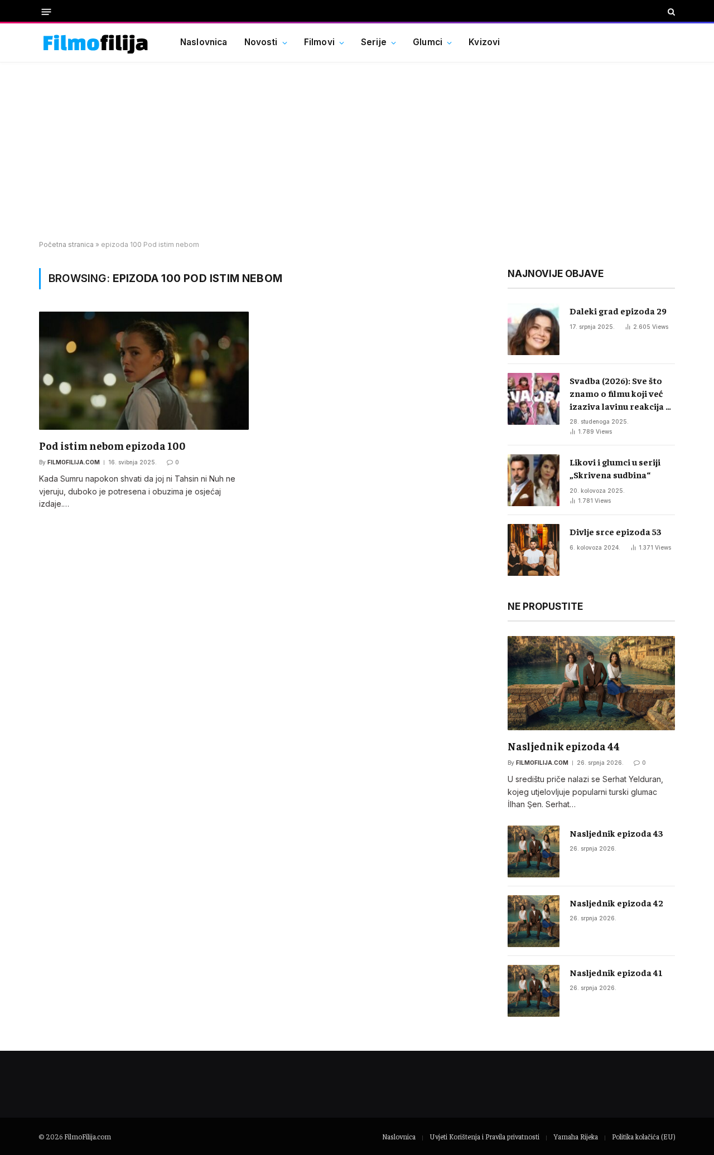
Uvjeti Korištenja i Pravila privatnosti (484, 1136)
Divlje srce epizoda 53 (616, 531)
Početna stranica (66, 244)
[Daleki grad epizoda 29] (533, 329)
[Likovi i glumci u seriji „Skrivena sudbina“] (533, 480)
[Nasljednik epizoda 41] (533, 991)
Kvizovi (484, 42)
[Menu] (46, 11)
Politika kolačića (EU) (643, 1136)
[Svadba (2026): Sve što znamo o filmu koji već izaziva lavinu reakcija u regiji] (533, 399)
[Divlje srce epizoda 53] (533, 550)
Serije (374, 42)
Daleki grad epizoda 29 (618, 310)
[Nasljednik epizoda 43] (533, 851)
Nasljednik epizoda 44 (564, 746)
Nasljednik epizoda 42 (616, 902)
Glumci (427, 42)
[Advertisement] (357, 152)
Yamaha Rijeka (575, 1136)
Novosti (261, 42)
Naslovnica (204, 42)
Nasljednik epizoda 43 (616, 832)
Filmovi (319, 42)
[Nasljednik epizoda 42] (533, 921)
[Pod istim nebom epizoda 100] (144, 370)
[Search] (670, 12)
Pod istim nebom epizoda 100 (112, 445)
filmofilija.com (73, 462)
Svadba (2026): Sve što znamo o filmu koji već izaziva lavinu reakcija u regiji (620, 393)
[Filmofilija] (95, 42)
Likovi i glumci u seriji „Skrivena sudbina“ (615, 468)
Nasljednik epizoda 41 (616, 972)
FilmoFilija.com (87, 1136)
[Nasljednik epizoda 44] (591, 683)
